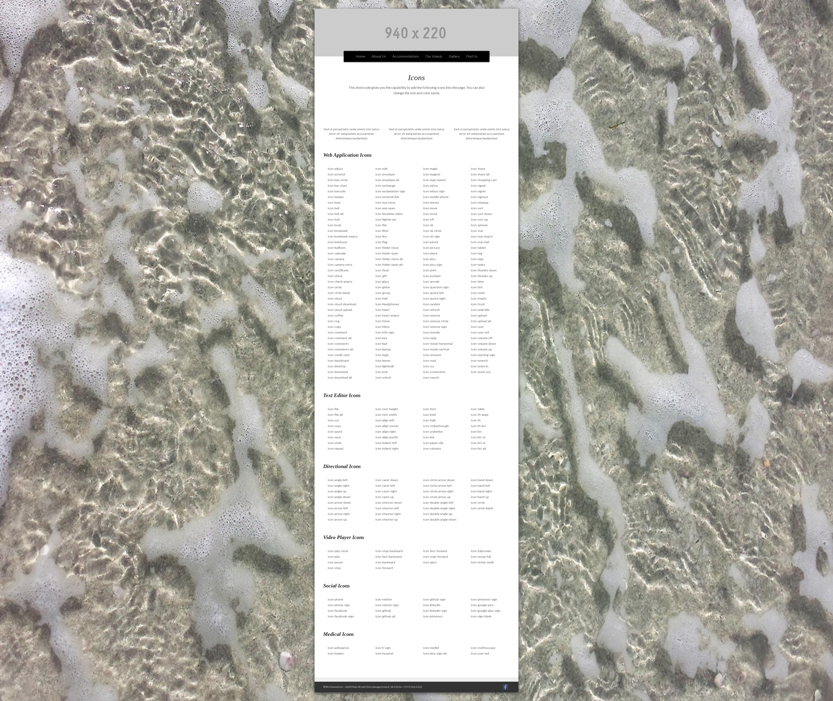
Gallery (454, 56)
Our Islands (433, 56)
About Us (379, 56)
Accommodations (405, 56)
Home (360, 56)
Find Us (471, 56)
